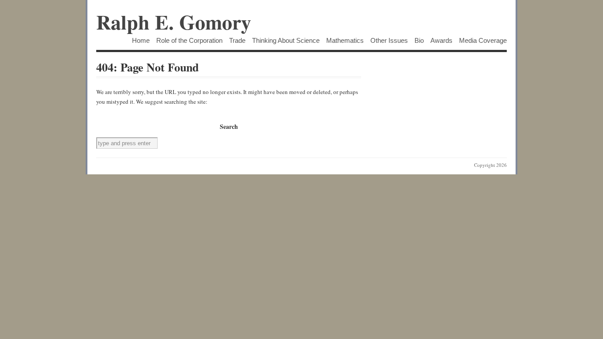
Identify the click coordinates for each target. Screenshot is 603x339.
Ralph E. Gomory (173, 22)
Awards (441, 40)
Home (141, 40)
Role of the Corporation (189, 40)
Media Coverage (483, 40)
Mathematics (345, 40)
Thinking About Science (286, 40)
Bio (419, 40)
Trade (237, 40)
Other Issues (389, 40)
